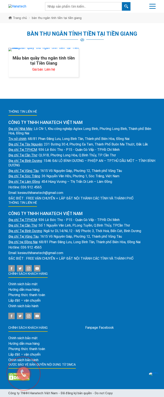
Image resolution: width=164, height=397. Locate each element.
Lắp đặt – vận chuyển (24, 300)
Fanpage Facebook (99, 328)
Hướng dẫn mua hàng (24, 290)
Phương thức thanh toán (26, 295)
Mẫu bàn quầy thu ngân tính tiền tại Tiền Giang (44, 60)
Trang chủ (19, 18)
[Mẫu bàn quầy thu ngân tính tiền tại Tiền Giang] (43, 49)
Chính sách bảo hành (23, 306)
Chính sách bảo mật (23, 284)
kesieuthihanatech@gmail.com (40, 193)
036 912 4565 (31, 187)
